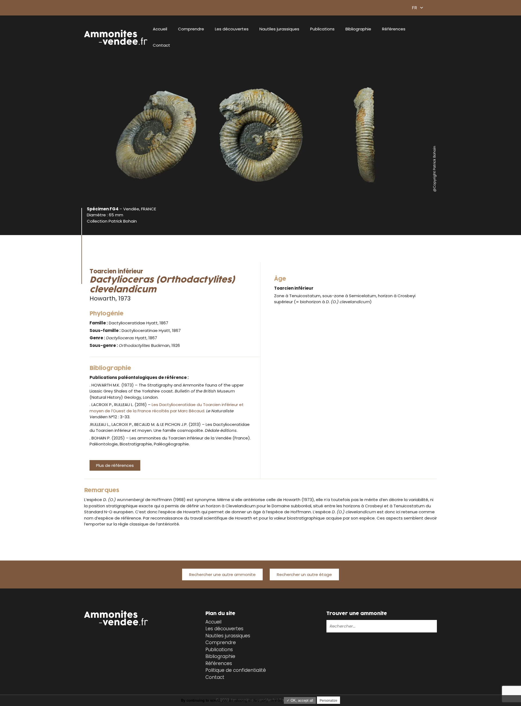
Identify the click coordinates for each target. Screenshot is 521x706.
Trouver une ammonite (356, 613)
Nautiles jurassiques (279, 29)
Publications (322, 29)
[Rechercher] (415, 626)
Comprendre (191, 29)
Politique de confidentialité (235, 670)
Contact (161, 45)
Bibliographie (358, 29)
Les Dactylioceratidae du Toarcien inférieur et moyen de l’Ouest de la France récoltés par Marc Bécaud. (167, 408)
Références (393, 29)
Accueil (160, 29)
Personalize (328, 700)
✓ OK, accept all (300, 700)
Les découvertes (232, 29)
